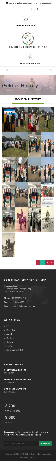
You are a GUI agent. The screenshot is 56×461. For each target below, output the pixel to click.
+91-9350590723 (44, 3)
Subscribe (45, 443)
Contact (10, 338)
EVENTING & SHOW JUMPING (17, 379)
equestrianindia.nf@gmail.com (20, 3)
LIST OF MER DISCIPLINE (15, 388)
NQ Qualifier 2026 (14, 350)
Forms (9, 346)
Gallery (9, 342)
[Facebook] (32, 9)
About (9, 334)
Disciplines (11, 330)
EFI (8, 326)
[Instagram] (37, 9)
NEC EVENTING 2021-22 (15, 370)
